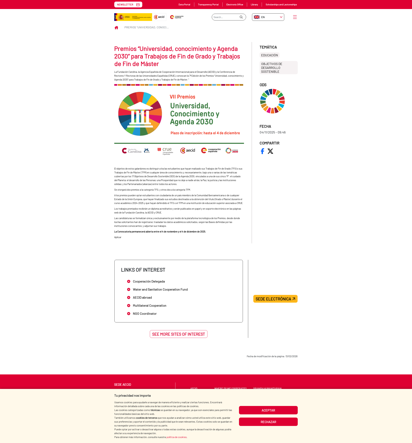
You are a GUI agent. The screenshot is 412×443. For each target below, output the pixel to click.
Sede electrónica (273, 298)
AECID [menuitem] (193, 388)
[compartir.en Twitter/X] (270, 151)
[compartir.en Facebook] (262, 151)
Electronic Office (234, 4)
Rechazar (268, 422)
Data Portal (184, 4)
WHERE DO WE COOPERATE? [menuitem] (230, 388)
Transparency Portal (208, 4)
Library (254, 4)
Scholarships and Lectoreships (281, 4)
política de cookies (176, 436)
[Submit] (241, 17)
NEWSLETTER (125, 4)
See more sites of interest (178, 334)
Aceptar (268, 410)
